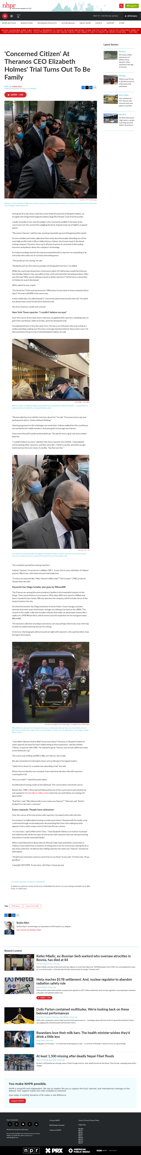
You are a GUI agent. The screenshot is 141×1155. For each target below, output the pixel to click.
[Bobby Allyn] (9, 928)
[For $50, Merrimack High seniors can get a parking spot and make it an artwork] (111, 118)
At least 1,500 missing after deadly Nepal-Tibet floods (75, 1056)
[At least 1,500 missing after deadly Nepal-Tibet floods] (19, 1062)
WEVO (80, 1139)
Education (122, 114)
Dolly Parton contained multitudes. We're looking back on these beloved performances (82, 1011)
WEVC (80, 1130)
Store (121, 23)
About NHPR (85, 23)
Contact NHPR (54, 1120)
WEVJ (80, 1136)
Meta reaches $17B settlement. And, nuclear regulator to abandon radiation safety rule (84, 981)
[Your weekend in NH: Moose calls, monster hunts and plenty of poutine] (111, 99)
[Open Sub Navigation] (18, 23)
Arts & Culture (124, 95)
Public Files (82, 1125)
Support (133, 6)
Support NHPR (17, 1101)
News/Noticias (9, 23)
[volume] (11, 16)
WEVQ (80, 1141)
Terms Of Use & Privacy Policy (88, 1120)
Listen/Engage (68, 23)
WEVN (80, 1138)
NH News (122, 51)
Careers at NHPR (55, 1130)
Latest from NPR (32, 906)
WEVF (80, 1132)
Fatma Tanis (40, 1040)
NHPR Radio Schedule (56, 1125)
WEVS (80, 1143)
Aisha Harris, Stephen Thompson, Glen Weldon (52, 1017)
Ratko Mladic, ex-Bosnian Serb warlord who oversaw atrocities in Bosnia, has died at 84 (83, 958)
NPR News (16, 906)
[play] (5, 16)
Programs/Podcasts (47, 23)
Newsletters (27, 23)
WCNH (80, 1129)
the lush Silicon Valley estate (37, 793)
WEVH (80, 1134)
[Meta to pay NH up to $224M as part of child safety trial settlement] (111, 79)
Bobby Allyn (17, 86)
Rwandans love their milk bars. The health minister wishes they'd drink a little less (83, 1034)
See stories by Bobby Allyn (29, 930)
